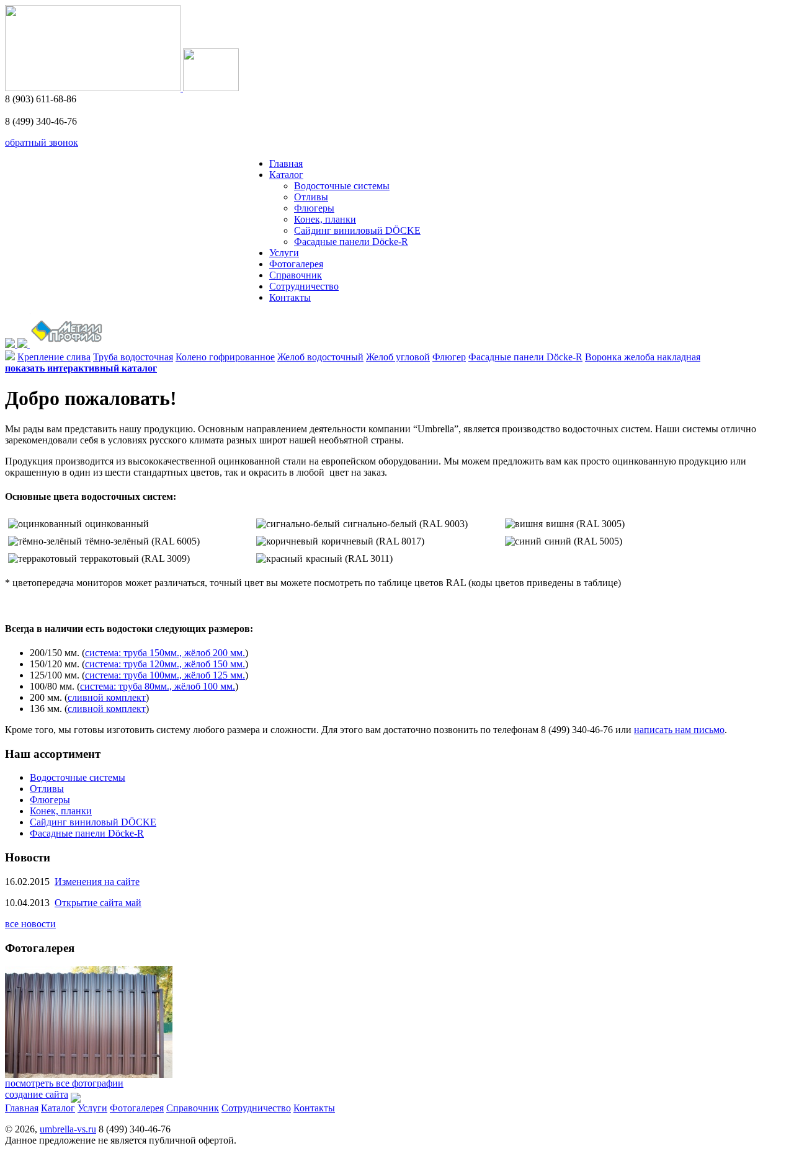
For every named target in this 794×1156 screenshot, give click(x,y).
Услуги (284, 252)
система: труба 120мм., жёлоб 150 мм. (165, 664)
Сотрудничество (304, 286)
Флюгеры (314, 208)
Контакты (290, 297)
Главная (286, 163)
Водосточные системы (342, 185)
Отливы (311, 197)
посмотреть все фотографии (64, 1083)
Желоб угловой (398, 357)
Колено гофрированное (225, 357)
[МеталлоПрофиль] (67, 344)
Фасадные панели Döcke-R (351, 241)
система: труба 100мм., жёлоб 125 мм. (165, 675)
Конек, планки (325, 219)
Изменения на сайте (97, 881)
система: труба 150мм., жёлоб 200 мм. (165, 652)
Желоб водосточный (320, 357)
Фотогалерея (296, 264)
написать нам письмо (679, 729)
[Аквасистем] (23, 344)
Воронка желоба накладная (642, 357)
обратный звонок (41, 142)
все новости (30, 923)
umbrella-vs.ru (68, 1129)
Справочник (295, 275)
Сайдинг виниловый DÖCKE (357, 230)
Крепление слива (54, 357)
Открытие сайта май (98, 902)
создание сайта (36, 1094)
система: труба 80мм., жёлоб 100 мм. (157, 686)
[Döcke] (11, 344)
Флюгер (449, 357)
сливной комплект (107, 697)
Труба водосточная (133, 357)
